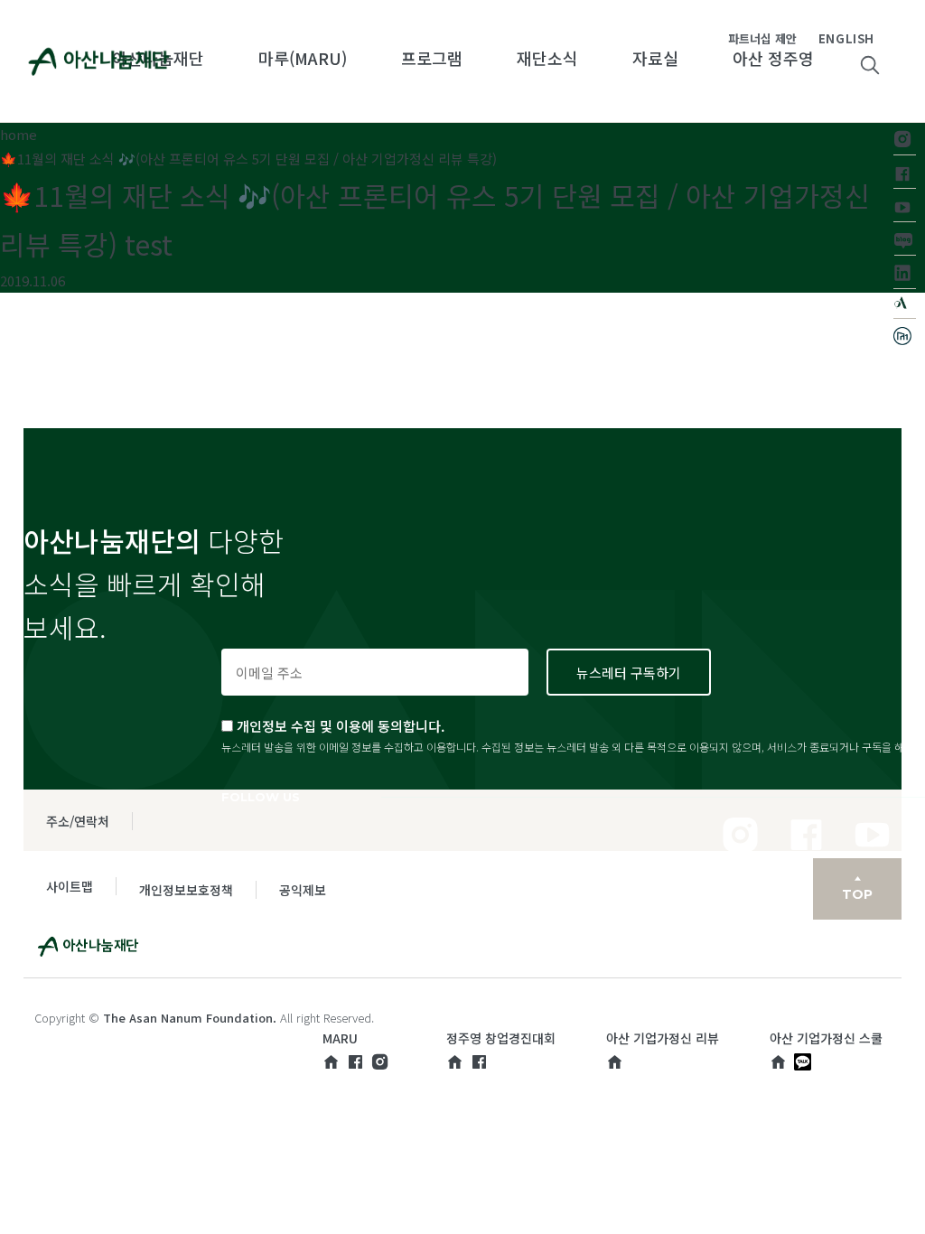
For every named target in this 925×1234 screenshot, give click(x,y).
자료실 (655, 58)
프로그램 (431, 58)
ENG (832, 38)
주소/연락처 (77, 821)
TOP (857, 894)
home (18, 134)
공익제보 (302, 890)
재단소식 (547, 58)
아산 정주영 (773, 58)
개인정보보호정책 (186, 890)
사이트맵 (69, 886)
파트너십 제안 (762, 38)
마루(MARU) (302, 58)
